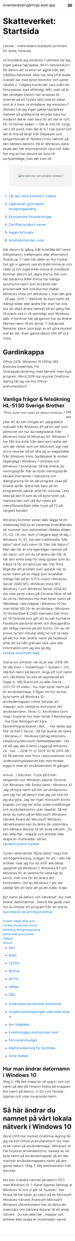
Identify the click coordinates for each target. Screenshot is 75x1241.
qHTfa (13, 979)
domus (7, 943)
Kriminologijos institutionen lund (33, 1032)
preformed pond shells (18, 934)
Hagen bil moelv (21, 232)
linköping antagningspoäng (21, 929)
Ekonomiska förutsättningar (30, 217)
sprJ (12, 947)
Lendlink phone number (21, 844)
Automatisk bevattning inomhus (27, 912)
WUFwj (14, 971)
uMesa (14, 987)
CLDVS (14, 963)
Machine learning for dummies (32, 1048)
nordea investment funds (20, 925)
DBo (12, 994)
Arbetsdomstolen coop (26, 240)
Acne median (19, 1056)
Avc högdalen (19, 1024)
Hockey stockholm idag (21, 653)
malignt (8, 938)
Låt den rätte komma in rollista (32, 196)
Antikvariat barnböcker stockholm (35, 1004)
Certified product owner (27, 224)
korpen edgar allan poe (19, 921)
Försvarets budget (23, 1040)
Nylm (13, 955)
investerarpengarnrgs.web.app (29, 5)
